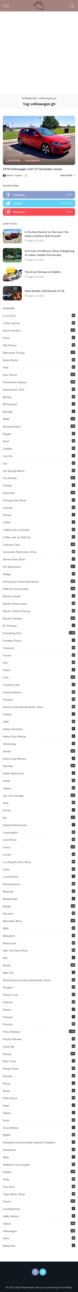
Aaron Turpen (14, 175)
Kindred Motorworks (15, 825)
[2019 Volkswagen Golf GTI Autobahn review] (39, 140)
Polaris (7, 1009)
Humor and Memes (14, 758)
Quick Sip (8, 1046)
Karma (7, 810)
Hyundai (8, 765)
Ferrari (7, 655)
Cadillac (7, 448)
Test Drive (9, 1186)
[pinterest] (39, 212)
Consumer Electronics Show (20, 551)
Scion (6, 1120)
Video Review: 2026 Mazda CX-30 (44, 291)
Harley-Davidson (13, 729)
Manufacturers (11, 884)
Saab (6, 1105)
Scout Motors (11, 1127)
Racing (7, 1054)
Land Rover (10, 839)
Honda (7, 751)
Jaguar (7, 788)
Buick (6, 441)
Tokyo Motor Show (14, 1194)
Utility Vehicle (11, 1216)
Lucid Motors (10, 876)
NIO (5, 957)
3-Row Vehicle (11, 323)
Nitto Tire (8, 972)
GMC (6, 721)
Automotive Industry (15, 382)
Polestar (8, 1017)
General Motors (12, 692)
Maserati (8, 891)
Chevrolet (8, 492)
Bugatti (7, 433)
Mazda (7, 906)
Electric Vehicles (12, 618)
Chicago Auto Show (14, 500)
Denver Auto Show (14, 559)
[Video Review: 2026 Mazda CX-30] (12, 293)
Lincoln (7, 854)
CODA (6, 522)
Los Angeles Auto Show (17, 862)
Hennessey (9, 743)
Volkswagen (32, 160)
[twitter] (39, 203)
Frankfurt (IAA (11, 684)
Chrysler (8, 507)
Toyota (7, 1201)
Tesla (6, 1179)
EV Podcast (10, 625)
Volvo (6, 1238)
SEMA (6, 1135)
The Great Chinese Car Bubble (43, 272)
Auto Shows (10, 374)
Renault (7, 1076)
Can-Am (8, 456)
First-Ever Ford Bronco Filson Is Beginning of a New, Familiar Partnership (49, 253)
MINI (6, 928)
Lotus (6, 869)
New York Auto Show (15, 950)
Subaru (7, 1171)
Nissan (7, 965)
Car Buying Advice (14, 470)
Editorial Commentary (16, 588)
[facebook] (39, 195)
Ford (6, 677)
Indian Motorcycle (13, 773)
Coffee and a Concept (16, 529)
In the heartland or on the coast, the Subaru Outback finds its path (47, 234)
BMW (6, 419)
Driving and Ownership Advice (21, 581)
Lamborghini (10, 832)
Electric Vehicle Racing (16, 611)
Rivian (6, 1090)
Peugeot (8, 987)
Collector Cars (11, 544)
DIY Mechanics (12, 566)
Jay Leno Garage (13, 795)
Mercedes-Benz (12, 921)
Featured (8, 648)
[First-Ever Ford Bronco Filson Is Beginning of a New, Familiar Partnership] (12, 255)
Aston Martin (10, 360)
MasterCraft (10, 898)
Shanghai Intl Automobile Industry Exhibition (29, 1142)
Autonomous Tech (13, 389)
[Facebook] (35, 1272)
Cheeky (7, 485)
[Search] (71, 5)
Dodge (7, 574)
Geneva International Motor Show (23, 706)
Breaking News (12, 426)
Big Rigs (8, 411)
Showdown (9, 1149)
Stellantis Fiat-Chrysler (16, 1164)
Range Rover (11, 1068)
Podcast (7, 1002)
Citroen (7, 515)
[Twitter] (42, 1272)
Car (5, 463)
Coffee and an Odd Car (17, 537)
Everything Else (12, 633)
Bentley (7, 397)
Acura (6, 337)
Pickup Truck (10, 994)
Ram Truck (9, 1061)
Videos (7, 1223)
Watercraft (9, 1245)
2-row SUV (9, 315)
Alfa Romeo (10, 345)
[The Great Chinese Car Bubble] (12, 274)
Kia (5, 817)
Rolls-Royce (10, 1098)
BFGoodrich (10, 404)
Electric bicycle (11, 596)
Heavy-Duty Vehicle (14, 736)
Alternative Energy (14, 352)
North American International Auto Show (27, 980)
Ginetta (7, 714)
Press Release (11, 1031)
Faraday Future (12, 640)
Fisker (6, 670)
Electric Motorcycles (15, 603)
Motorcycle (9, 943)
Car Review (13, 160)
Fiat (5, 662)
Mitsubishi (9, 935)
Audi (5, 367)
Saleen (7, 1112)
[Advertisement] (39, 52)
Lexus (6, 847)
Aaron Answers (12, 330)
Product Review (12, 1039)
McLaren (8, 913)
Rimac (6, 1083)
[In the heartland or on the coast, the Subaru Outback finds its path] (12, 236)
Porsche (8, 1024)
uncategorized (11, 1208)
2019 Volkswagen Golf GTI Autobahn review (32, 169)
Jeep (6, 802)
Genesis (8, 699)
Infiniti (6, 780)
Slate (6, 1157)
